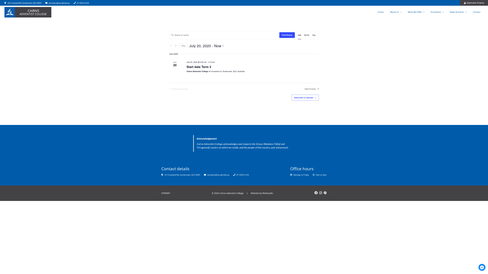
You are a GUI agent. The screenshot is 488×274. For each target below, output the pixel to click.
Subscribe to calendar (303, 97)
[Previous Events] (170, 45)
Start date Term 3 (199, 67)
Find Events (287, 35)
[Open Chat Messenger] (481, 267)
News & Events (457, 12)
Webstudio (267, 193)
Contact (476, 12)
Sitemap (165, 193)
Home (381, 12)
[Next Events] (175, 45)
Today (183, 46)
